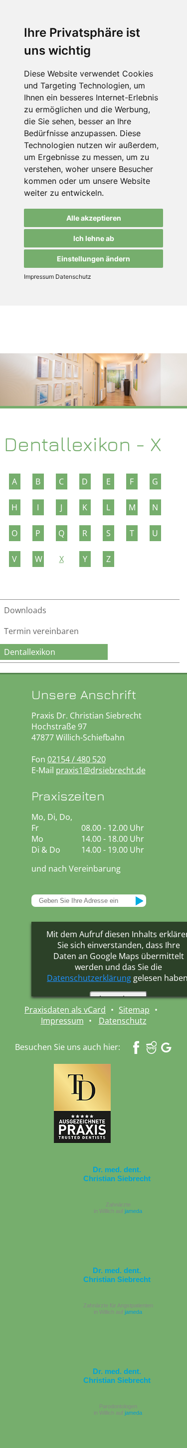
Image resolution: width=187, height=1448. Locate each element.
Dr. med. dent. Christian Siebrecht (117, 1174)
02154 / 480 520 (76, 759)
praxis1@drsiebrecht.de (101, 770)
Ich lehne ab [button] (93, 238)
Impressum (39, 276)
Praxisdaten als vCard (65, 1009)
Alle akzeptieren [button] (93, 218)
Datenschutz (72, 276)
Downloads (25, 610)
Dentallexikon (29, 651)
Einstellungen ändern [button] (93, 258)
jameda (133, 1211)
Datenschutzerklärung (89, 977)
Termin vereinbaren (41, 631)
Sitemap (134, 1009)
